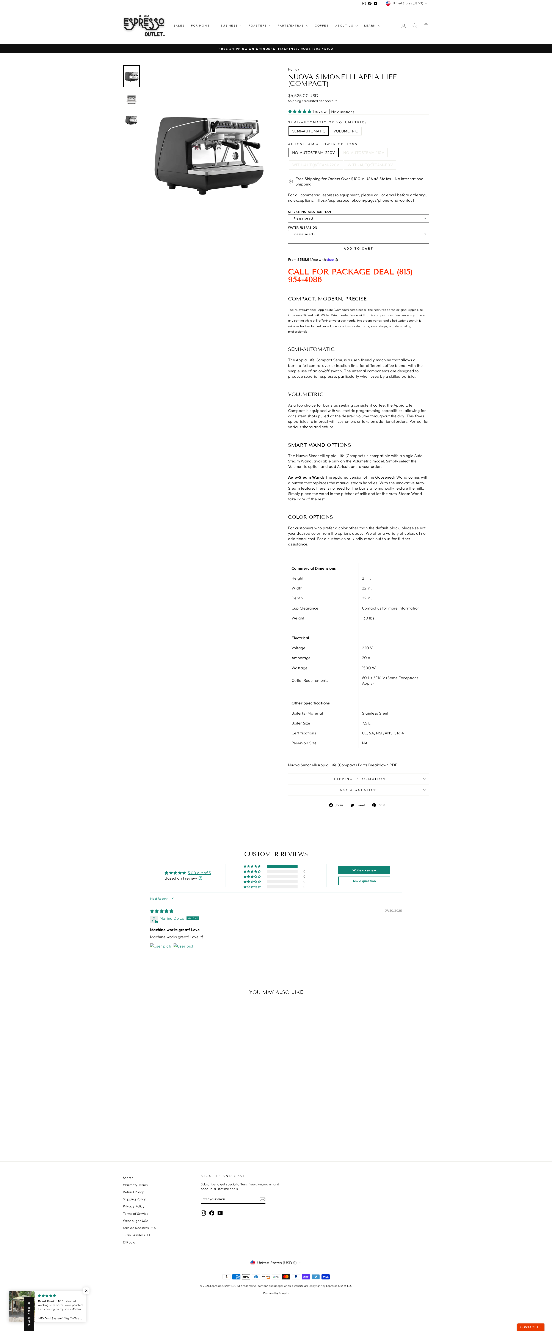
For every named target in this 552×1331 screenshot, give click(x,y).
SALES (179, 25)
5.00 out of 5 (199, 872)
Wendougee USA (136, 1221)
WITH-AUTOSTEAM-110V (370, 164)
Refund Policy (133, 1192)
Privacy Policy (133, 1206)
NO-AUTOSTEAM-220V (313, 152)
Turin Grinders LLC (137, 1235)
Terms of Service (135, 1214)
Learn (370, 25)
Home (292, 69)
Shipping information (359, 779)
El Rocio (129, 1242)
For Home (201, 25)
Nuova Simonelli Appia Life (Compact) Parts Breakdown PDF (342, 764)
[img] (161, 911)
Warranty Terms (135, 1185)
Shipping (294, 101)
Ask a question (358, 790)
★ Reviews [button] (29, 1314)
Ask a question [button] (364, 881)
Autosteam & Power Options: (323, 144)
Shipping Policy (134, 1199)
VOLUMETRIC (345, 131)
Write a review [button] (364, 870)
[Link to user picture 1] (160, 953)
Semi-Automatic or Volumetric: (327, 122)
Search (128, 1178)
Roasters (258, 25)
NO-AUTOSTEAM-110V (363, 152)
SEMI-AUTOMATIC (308, 131)
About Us (344, 25)
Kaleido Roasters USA (139, 1228)
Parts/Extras (291, 25)
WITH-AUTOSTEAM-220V (315, 164)
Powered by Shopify (276, 1293)
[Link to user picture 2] (183, 953)
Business (230, 25)
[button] (300, 111)
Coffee (322, 25)
